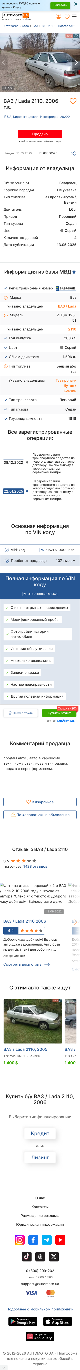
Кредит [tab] (40, 1133)
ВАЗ (35, 26)
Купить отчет (62, 712)
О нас (40, 1198)
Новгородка (66, 26)
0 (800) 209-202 (40, 1271)
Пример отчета (23, 713)
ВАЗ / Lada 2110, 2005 (25, 1049)
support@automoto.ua (40, 1284)
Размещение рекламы (40, 1215)
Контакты (40, 1207)
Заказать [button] (60, 5)
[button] (75, 16)
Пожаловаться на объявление (43, 815)
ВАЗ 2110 (48, 26)
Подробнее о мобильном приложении (40, 1309)
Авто (25, 26)
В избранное (42, 802)
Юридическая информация (40, 1224)
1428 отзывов (35, 866)
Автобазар (11, 26)
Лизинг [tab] (40, 1157)
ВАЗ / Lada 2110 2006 (24, 921)
